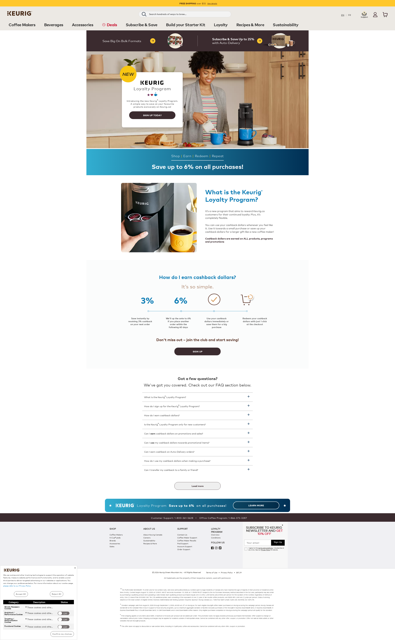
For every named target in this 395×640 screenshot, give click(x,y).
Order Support (183, 549)
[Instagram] (217, 548)
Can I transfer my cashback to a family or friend (171, 469)
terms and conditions (265, 548)
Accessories (115, 543)
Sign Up (278, 541)
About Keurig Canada (152, 534)
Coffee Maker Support (187, 537)
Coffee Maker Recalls (186, 540)
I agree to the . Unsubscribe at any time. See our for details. (266, 549)
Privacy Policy (265, 550)
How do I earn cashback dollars (161, 415)
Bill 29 (238, 572)
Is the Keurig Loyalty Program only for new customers (175, 424)
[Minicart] (385, 15)
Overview (215, 534)
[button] (375, 14)
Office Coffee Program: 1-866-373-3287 (223, 518)
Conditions (215, 537)
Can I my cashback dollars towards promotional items (176, 442)
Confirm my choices (62, 634)
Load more (198, 486)
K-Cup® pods (115, 537)
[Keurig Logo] (19, 14)
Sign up (197, 351)
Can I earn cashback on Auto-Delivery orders (169, 451)
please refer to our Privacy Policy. (17, 586)
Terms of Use (211, 572)
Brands (113, 540)
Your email (253, 542)
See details (212, 3)
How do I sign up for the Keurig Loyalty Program (172, 406)
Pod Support (182, 543)
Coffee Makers (116, 534)
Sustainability (149, 540)
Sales (112, 546)
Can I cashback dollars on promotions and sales (173, 433)
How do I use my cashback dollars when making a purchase (177, 460)
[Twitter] (220, 548)
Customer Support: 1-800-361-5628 (172, 518)
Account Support (184, 546)
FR (349, 14)
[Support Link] (364, 14)
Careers (146, 537)
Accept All (21, 594)
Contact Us (182, 534)
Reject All (56, 594)
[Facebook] (213, 548)
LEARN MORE (256, 505)
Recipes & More (150, 543)
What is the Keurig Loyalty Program (165, 396)
